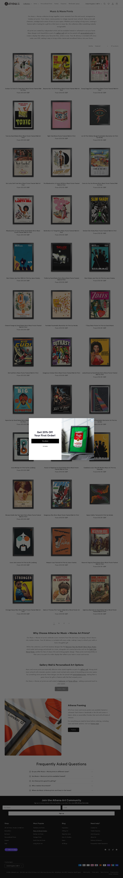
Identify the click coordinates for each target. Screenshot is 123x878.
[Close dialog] (92, 420)
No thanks (45, 446)
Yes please (45, 441)
